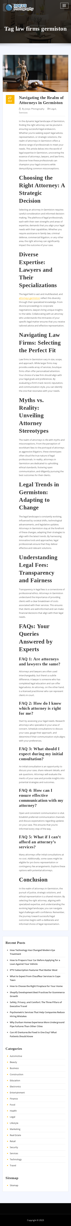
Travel (13, 1165)
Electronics (15, 1086)
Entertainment (17, 1092)
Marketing (15, 1129)
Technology (16, 1159)
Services (23, 112)
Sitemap (14, 1185)
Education (15, 1080)
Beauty (13, 1062)
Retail (13, 1141)
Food (12, 1104)
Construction (16, 1074)
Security (14, 1147)
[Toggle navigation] (64, 5)
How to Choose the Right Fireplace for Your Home (36, 986)
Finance (14, 1098)
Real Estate (15, 1135)
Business (14, 1068)
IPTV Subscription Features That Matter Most (33, 970)
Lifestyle (14, 1123)
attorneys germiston (29, 298)
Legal (53, 108)
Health (13, 1110)
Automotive (16, 1056)
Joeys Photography (33, 108)
